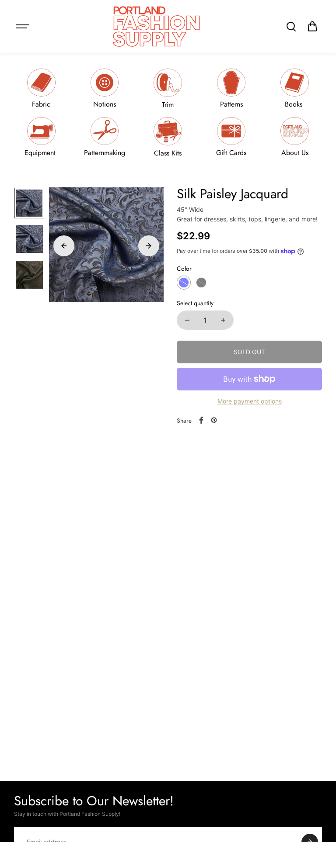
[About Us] (295, 137)
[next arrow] (148, 245)
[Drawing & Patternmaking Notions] (104, 137)
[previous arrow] (63, 245)
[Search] (291, 26)
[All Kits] (168, 137)
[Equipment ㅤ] (41, 137)
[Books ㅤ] (295, 88)
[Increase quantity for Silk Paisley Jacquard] (223, 320)
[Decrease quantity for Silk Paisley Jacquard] (187, 320)
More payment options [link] (249, 401)
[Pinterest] (214, 420)
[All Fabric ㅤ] (41, 88)
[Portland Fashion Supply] (157, 26)
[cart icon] (312, 26)
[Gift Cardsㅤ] (231, 137)
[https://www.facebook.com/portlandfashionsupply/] (201, 420)
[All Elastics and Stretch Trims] (168, 88)
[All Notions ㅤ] (104, 88)
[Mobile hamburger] (23, 26)
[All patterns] (231, 88)
